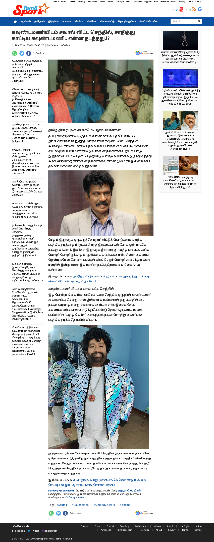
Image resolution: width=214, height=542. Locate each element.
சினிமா (91, 21)
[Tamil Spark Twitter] (177, 10)
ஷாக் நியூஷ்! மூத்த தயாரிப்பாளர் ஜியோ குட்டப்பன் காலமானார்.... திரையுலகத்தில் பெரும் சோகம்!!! (27, 188)
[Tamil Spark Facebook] (173, 10)
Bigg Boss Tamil (151, 1)
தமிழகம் (39, 21)
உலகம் (66, 21)
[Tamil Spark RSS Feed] (194, 9)
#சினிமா (65, 45)
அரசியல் (25, 21)
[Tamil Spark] (31, 10)
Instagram (51, 531)
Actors (128, 1)
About (173, 1)
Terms (190, 1)
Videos (102, 1)
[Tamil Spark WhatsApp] (190, 10)
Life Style (120, 1)
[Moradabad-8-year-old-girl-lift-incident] (180, 79)
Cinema (55, 1)
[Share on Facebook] (28, 53)
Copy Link (39, 53)
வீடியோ (79, 21)
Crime (63, 1)
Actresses (138, 1)
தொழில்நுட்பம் (127, 21)
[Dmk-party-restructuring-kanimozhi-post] (180, 121)
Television (164, 1)
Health (111, 1)
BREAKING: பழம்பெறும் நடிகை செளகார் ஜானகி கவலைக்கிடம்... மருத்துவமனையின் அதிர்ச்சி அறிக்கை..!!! (27, 210)
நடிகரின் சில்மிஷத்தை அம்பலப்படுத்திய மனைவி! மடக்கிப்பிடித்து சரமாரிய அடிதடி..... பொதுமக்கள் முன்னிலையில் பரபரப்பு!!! (27, 71)
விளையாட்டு (107, 21)
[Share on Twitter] (21, 53)
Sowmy (54, 45)
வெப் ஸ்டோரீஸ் (148, 21)
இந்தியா (53, 21)
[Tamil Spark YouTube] (181, 9)
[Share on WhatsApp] (15, 53)
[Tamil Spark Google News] (200, 9)
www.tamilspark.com (41, 538)
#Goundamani (80, 505)
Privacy (182, 1)
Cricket (72, 1)
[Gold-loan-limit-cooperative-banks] (180, 166)
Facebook (19, 531)
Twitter (34, 531)
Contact (198, 1)
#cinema (124, 505)
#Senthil (62, 505)
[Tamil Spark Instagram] (186, 10)
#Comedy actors (104, 505)
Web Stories (92, 1)
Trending (81, 1)
